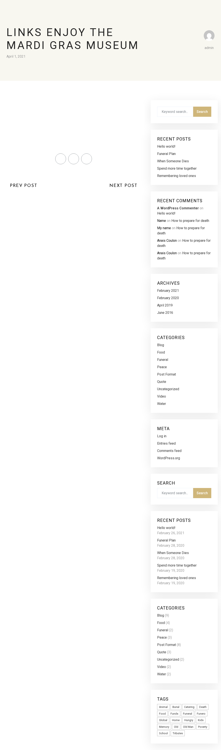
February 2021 (168, 291)
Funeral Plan (166, 154)
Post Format (166, 374)
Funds (174, 713)
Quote (161, 382)
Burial (175, 707)
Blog (160, 345)
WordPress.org (168, 458)
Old (176, 726)
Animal (163, 707)
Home (176, 720)
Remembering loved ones (176, 176)
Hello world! (166, 146)
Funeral (162, 360)
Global (163, 720)
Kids (201, 720)
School (163, 733)
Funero (201, 713)
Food (161, 352)
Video (161, 396)
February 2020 (168, 298)
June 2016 (165, 313)
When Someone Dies (173, 161)
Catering (189, 707)
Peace (162, 367)
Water (161, 404)
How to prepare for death (190, 221)
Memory (164, 726)
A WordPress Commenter (178, 208)
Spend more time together (177, 168)
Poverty (202, 726)
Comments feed (169, 451)
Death (203, 707)
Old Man (188, 726)
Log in (161, 436)
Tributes (178, 733)
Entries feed (166, 443)
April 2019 (165, 305)
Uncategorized (168, 389)
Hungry (188, 720)
